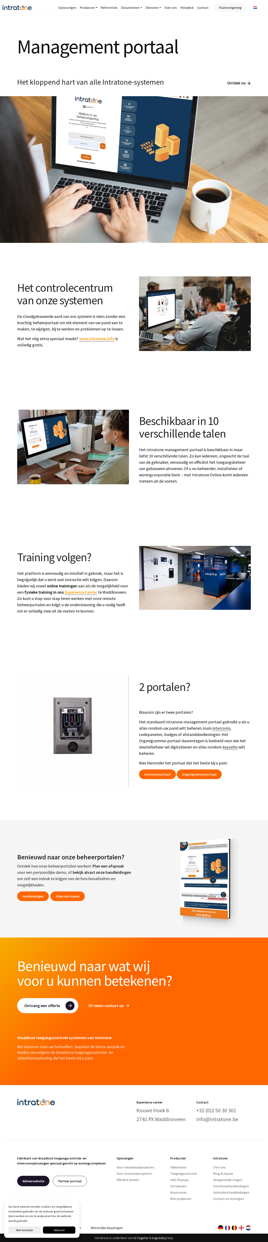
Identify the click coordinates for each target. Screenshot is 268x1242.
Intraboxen (178, 1186)
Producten (87, 7)
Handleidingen (33, 896)
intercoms (221, 728)
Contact (203, 7)
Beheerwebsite (33, 1181)
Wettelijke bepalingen (107, 1228)
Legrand (158, 1238)
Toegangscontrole (183, 1173)
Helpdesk (187, 7)
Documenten (130, 7)
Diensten (152, 7)
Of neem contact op (106, 1005)
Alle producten (180, 1199)
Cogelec (143, 1238)
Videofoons (178, 1167)
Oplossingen (67, 7)
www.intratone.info (97, 338)
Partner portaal (69, 1181)
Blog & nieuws (223, 1173)
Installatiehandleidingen (231, 1186)
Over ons (170, 7)
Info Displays (179, 1180)
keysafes (230, 747)
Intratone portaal (157, 774)
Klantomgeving (230, 7)
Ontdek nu (236, 82)
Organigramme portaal (199, 774)
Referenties (109, 7)
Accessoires (178, 1192)
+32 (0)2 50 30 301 (216, 1110)
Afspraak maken (68, 896)
